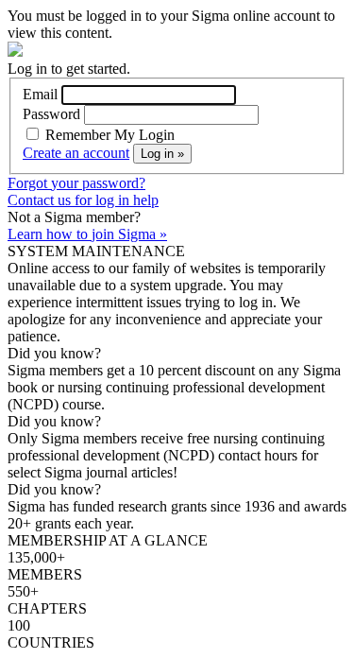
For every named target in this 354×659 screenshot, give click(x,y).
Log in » (162, 154)
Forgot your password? (76, 183)
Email (40, 94)
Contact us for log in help (83, 200)
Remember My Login (108, 135)
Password (51, 114)
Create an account (76, 153)
